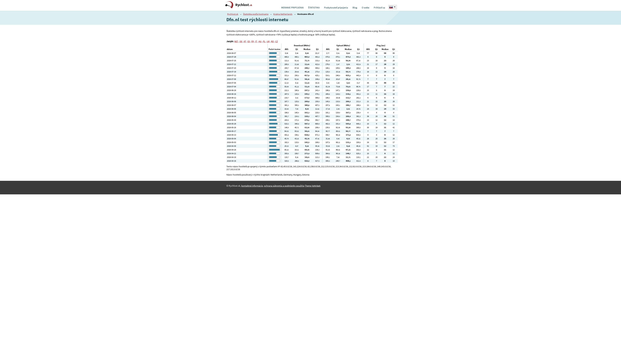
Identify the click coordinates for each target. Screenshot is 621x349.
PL (264, 41)
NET (236, 41)
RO (272, 41)
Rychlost (243, 5)
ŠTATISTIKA (314, 7)
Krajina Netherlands (282, 14)
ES (249, 41)
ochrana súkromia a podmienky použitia (284, 185)
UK (268, 41)
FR (252, 41)
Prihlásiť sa (379, 7)
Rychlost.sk (232, 14)
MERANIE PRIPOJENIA (292, 7)
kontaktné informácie (252, 185)
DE (241, 41)
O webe (365, 7)
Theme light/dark (313, 186)
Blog (355, 7)
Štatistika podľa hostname (255, 14)
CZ (276, 41)
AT (245, 41)
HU (260, 41)
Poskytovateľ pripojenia (336, 7)
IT (256, 41)
